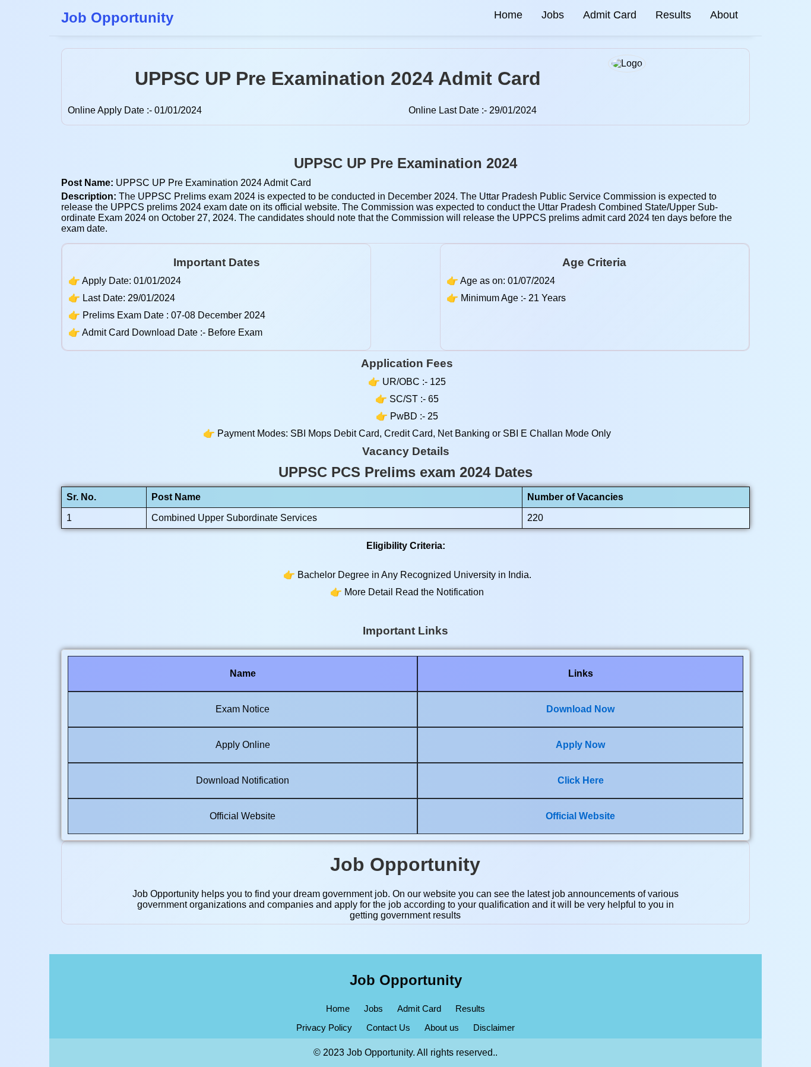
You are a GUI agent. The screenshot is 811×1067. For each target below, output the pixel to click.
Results (673, 15)
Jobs (552, 15)
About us (441, 1027)
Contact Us (388, 1027)
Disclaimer (494, 1027)
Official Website (580, 816)
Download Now (580, 709)
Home (508, 15)
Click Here (580, 780)
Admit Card (609, 15)
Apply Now (580, 745)
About (724, 15)
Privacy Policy (324, 1027)
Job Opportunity (406, 980)
